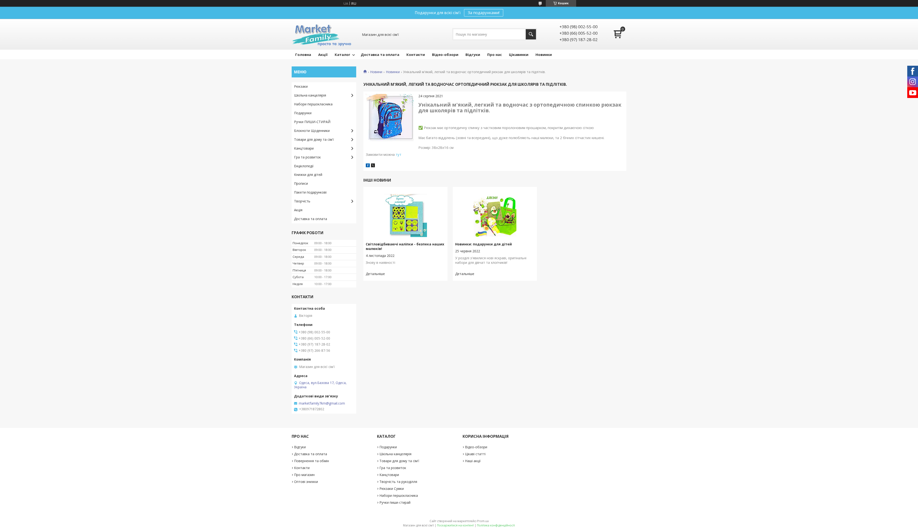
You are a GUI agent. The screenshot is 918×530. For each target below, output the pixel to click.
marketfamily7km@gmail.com (322, 403)
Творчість (302, 201)
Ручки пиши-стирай (394, 502)
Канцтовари (304, 148)
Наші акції (473, 461)
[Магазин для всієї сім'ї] (321, 34)
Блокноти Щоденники (312, 130)
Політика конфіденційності (496, 525)
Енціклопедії (304, 166)
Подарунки (302, 113)
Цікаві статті (475, 454)
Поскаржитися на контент (455, 525)
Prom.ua (483, 521)
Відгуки (472, 54)
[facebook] (368, 165)
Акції (323, 54)
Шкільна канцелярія (310, 95)
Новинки (544, 54)
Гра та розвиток (307, 157)
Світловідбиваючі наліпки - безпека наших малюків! (405, 246)
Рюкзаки (301, 86)
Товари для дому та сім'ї (314, 139)
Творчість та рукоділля (398, 481)
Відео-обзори (445, 54)
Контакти (415, 54)
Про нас (494, 54)
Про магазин (304, 474)
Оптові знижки (306, 481)
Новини (376, 72)
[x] (373, 165)
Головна (303, 54)
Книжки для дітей (308, 174)
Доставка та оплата (380, 54)
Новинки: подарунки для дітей (483, 244)
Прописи (301, 183)
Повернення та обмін (311, 461)
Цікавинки (518, 54)
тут (398, 154)
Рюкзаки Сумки (391, 488)
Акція (298, 210)
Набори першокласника (313, 104)
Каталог (342, 54)
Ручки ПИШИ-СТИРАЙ (312, 121)
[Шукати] (531, 34)
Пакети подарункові (310, 192)
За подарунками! (483, 12)
